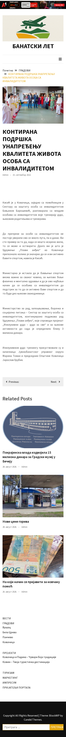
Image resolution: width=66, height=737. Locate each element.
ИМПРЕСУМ (9, 682)
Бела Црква (9, 632)
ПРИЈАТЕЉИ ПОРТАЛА (16, 687)
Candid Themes (33, 719)
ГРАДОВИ (8, 623)
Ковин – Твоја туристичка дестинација (26, 662)
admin (5, 174)
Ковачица (9, 642)
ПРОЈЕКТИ (9, 653)
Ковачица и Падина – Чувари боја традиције (29, 657)
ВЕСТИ (7, 618)
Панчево (8, 637)
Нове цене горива (16, 521)
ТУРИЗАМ (8, 672)
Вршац (7, 627)
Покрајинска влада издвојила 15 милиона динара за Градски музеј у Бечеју (29, 456)
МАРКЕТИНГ (10, 677)
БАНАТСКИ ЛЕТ (33, 46)
